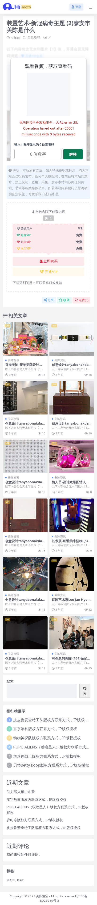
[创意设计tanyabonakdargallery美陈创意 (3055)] (25, 456)
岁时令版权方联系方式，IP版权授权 (35, 819)
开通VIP (51, 272)
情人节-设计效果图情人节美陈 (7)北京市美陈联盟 (70, 484)
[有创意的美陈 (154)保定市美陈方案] (71, 633)
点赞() (83, 300)
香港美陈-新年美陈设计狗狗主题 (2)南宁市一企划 (24, 366)
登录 (78, 7)
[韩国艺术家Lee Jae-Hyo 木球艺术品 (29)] (71, 574)
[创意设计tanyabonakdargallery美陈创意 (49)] (25, 398)
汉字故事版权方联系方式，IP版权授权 (36, 799)
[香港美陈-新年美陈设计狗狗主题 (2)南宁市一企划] (25, 339)
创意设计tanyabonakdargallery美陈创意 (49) (24, 425)
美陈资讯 (33, 37)
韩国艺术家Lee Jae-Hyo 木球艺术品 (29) (72, 601)
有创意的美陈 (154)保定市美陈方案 (71, 660)
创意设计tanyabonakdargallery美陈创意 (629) (24, 543)
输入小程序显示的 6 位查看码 (34, 144)
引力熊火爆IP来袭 (21, 791)
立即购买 (51, 261)
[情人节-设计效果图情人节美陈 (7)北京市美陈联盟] (71, 456)
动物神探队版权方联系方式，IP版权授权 (47, 737)
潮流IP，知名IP (15, 880)
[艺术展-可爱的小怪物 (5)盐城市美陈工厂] (71, 515)
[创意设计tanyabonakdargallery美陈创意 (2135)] (25, 633)
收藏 (66, 300)
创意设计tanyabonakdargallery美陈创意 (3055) (24, 484)
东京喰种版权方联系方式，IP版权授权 (45, 728)
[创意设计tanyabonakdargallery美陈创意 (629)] (25, 515)
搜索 (10, 681)
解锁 (73, 154)
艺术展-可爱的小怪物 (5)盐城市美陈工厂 (71, 543)
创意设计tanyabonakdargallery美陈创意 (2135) (24, 660)
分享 (51, 300)
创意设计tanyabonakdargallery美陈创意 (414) (71, 425)
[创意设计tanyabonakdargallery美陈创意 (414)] (71, 398)
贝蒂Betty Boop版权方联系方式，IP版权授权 (51, 765)
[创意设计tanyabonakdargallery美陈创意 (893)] (71, 339)
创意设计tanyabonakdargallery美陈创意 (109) (24, 601)
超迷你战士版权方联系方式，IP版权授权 (47, 756)
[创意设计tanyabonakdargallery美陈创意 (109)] (25, 574)
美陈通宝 (42, 896)
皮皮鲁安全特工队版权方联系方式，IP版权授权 (52, 719)
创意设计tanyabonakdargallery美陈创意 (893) (71, 366)
